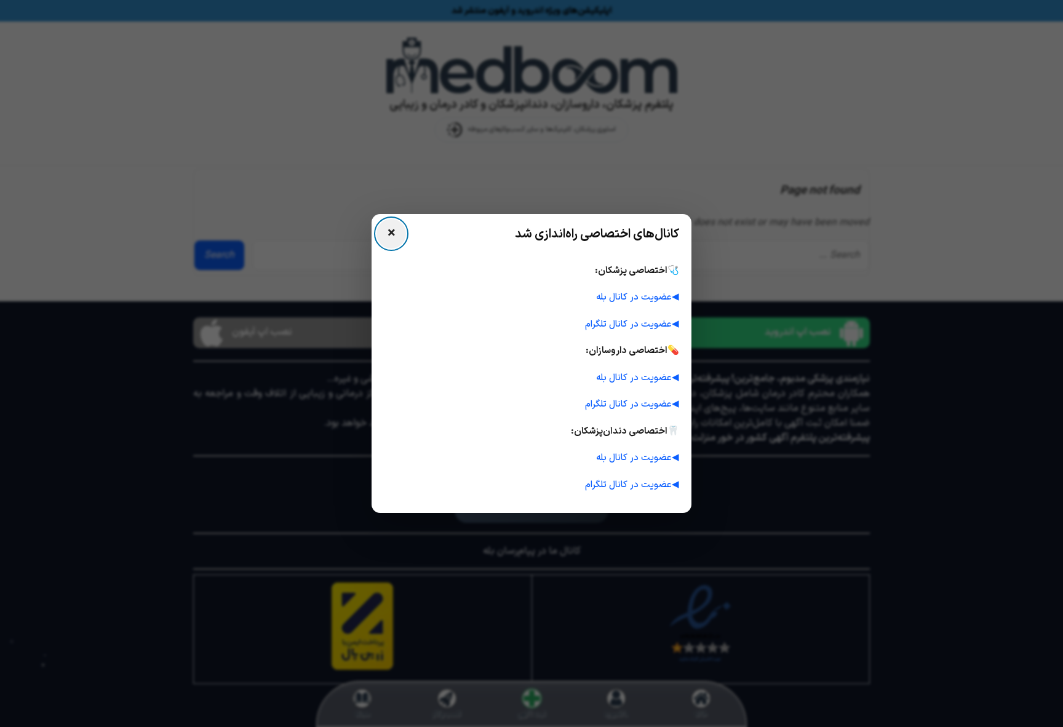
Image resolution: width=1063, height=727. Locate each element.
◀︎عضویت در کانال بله (637, 297)
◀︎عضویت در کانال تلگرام (632, 324)
